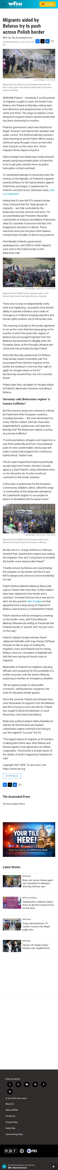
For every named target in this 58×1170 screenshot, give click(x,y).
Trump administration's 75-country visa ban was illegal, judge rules (36, 926)
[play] (4, 1166)
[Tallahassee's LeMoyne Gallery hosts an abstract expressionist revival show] (12, 903)
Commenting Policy (14, 1134)
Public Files (10, 1128)
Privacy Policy (12, 1122)
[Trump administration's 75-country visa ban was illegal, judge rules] (12, 924)
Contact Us (10, 1116)
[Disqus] (29, 1031)
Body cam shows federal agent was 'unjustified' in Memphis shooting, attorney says (38, 883)
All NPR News (12, 776)
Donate (49, 4)
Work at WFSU (12, 1110)
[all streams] (54, 1166)
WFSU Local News (30, 898)
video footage (34, 601)
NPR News (27, 876)
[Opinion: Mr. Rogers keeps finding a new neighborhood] (12, 946)
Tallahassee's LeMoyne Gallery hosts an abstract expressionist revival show (38, 905)
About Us (10, 1104)
